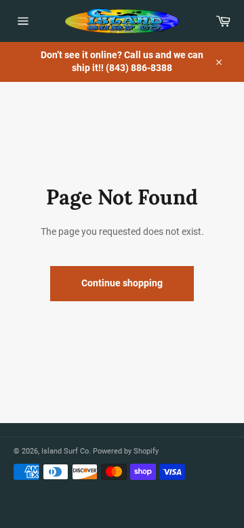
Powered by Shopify (126, 451)
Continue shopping (122, 283)
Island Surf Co (65, 451)
